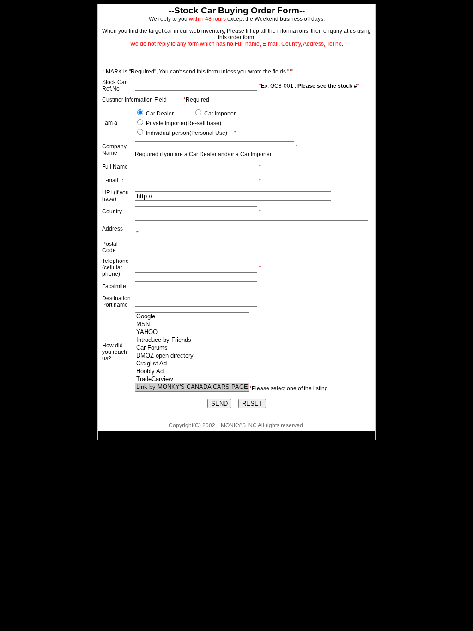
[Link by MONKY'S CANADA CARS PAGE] (192, 387)
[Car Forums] (192, 348)
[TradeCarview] (192, 379)
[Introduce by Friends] (192, 340)
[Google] (192, 317)
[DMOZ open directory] (192, 356)
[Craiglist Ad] (192, 364)
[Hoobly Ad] (192, 372)
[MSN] (192, 324)
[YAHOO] (192, 332)
